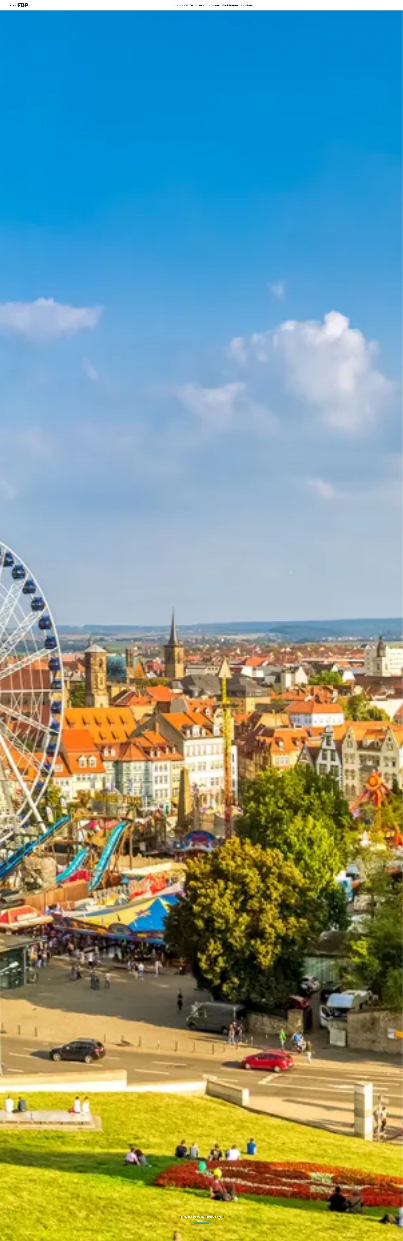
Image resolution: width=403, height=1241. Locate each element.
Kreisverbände (246, 5)
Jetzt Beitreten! (181, 5)
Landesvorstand (213, 5)
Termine (193, 5)
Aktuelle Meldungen (230, 5)
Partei (201, 5)
